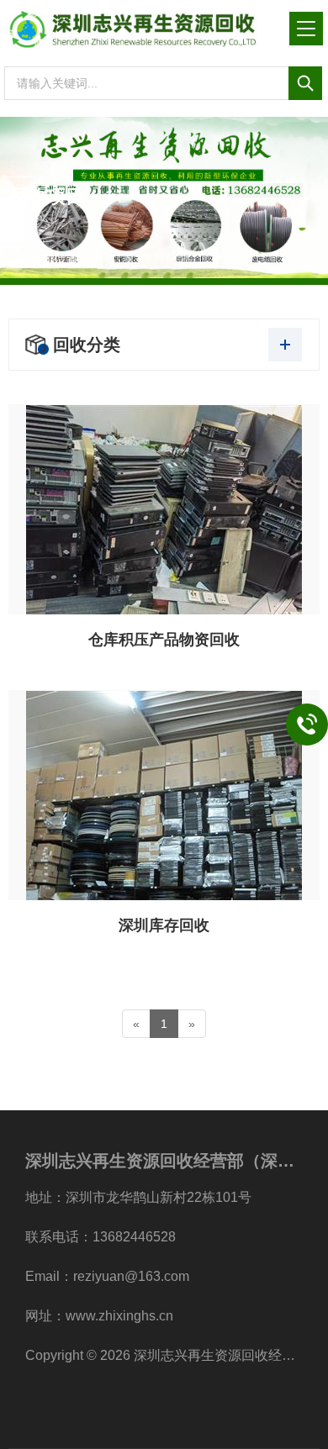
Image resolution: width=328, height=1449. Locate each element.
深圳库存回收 (164, 925)
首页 (104, 259)
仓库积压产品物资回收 (164, 639)
